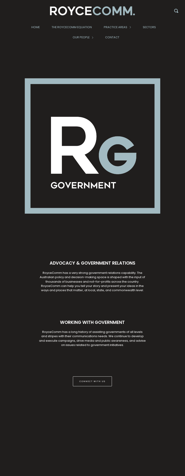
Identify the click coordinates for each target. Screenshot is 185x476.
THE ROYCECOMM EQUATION (72, 27)
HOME (35, 27)
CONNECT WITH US (92, 381)
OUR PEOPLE (81, 37)
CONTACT (112, 37)
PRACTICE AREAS (116, 27)
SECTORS (149, 27)
